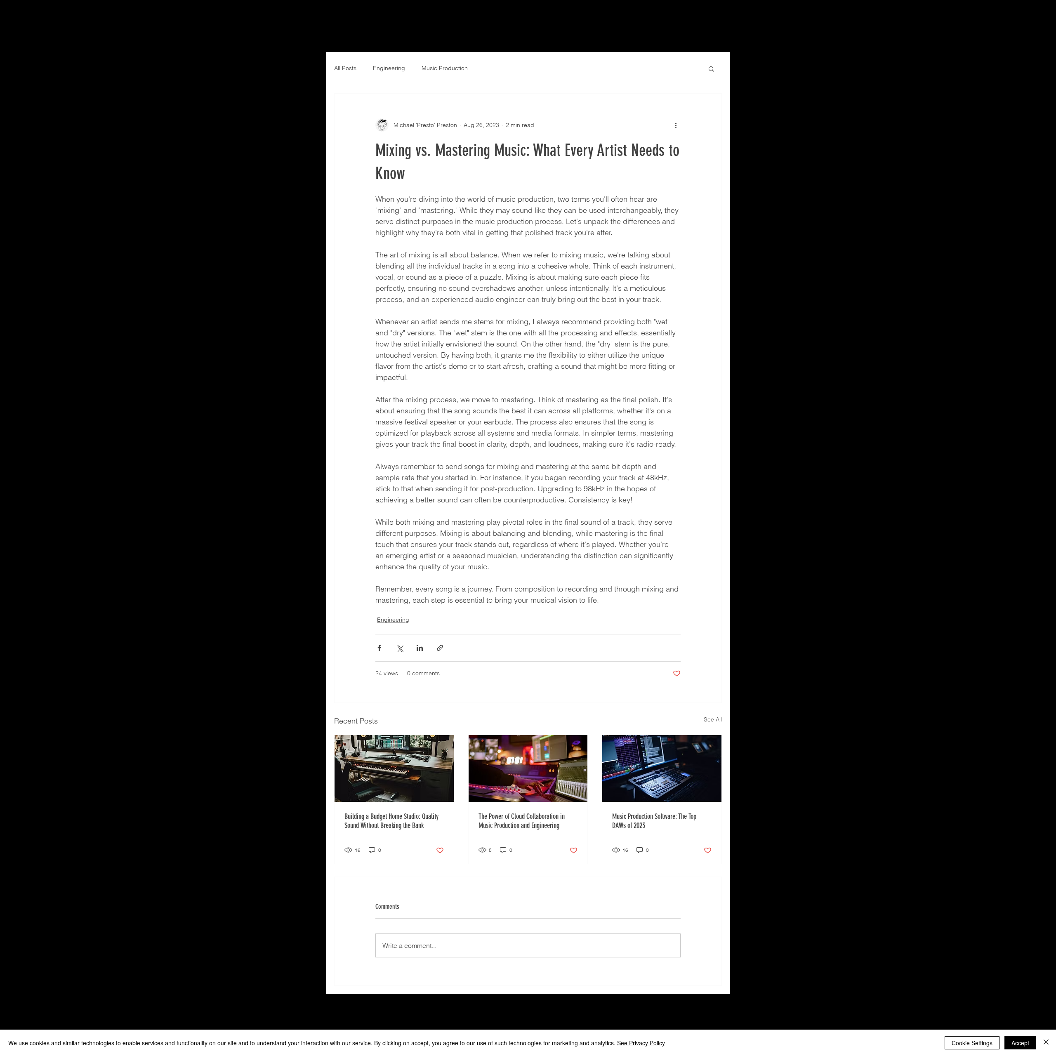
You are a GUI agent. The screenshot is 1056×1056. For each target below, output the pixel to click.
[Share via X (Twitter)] (399, 648)
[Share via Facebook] (379, 648)
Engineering (389, 68)
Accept (1020, 1043)
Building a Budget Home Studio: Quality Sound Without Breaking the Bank (391, 821)
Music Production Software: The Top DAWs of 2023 (654, 821)
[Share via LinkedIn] (420, 648)
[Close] (1046, 1042)
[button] (711, 68)
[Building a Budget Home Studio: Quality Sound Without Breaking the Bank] (394, 768)
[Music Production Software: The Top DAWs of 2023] (661, 768)
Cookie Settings (972, 1043)
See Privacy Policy (641, 1043)
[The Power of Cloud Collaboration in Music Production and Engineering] (528, 768)
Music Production (445, 68)
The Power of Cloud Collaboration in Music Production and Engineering (521, 821)
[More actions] (676, 125)
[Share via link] (440, 648)
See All (713, 719)
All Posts (345, 68)
